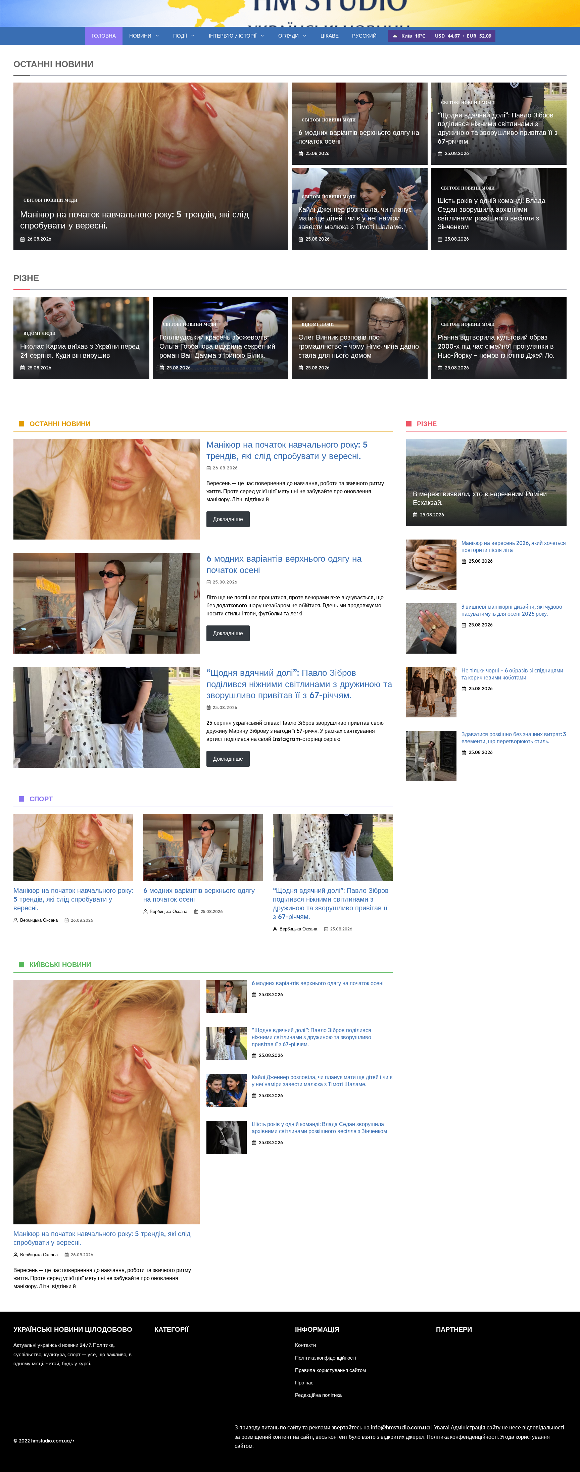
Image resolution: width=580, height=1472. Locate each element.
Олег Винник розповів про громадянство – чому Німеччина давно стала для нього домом (358, 346)
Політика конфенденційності (462, 1436)
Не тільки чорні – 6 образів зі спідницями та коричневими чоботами (512, 674)
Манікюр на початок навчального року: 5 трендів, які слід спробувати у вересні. (287, 450)
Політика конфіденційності (325, 1358)
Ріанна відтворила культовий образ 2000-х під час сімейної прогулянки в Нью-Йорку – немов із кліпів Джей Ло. (496, 346)
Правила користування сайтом (330, 1370)
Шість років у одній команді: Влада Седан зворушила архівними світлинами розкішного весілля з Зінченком (491, 213)
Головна (104, 36)
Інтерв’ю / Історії (232, 36)
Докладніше (228, 519)
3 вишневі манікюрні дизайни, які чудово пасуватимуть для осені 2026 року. (512, 610)
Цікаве (330, 36)
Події (180, 36)
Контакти (305, 1345)
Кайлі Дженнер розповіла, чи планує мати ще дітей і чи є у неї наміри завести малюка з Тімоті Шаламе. (355, 218)
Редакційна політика (318, 1395)
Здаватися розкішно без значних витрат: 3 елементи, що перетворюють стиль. (514, 738)
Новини (140, 36)
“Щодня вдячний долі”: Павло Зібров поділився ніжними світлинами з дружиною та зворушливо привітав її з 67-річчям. (498, 128)
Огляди (288, 36)
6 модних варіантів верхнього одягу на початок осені (318, 983)
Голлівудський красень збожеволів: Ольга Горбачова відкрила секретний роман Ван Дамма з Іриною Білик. (217, 346)
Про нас (304, 1382)
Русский (364, 36)
